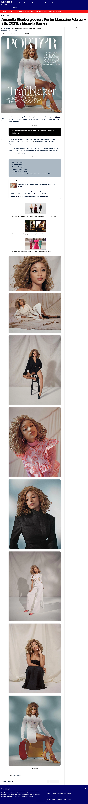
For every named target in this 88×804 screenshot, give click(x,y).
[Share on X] (7, 33)
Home (2, 12)
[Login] (80, 5)
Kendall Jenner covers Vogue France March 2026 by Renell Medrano (29, 196)
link (56, 131)
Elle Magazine (11, 11)
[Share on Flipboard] (10, 33)
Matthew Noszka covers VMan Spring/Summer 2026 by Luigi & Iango (29, 191)
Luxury (45, 11)
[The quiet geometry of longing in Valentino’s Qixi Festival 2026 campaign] (35, 226)
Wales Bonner (30, 141)
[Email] (13, 33)
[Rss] (86, 11)
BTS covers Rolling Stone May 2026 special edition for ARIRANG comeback (31, 193)
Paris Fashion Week (20, 11)
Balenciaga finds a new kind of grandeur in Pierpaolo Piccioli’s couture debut (31, 251)
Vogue (4, 11)
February (57, 117)
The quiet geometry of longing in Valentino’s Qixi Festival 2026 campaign (30, 234)
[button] (83, 5)
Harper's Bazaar (30, 11)
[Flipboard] (84, 11)
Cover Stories (5, 15)
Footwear (60, 11)
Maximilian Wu (6, 28)
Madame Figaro (52, 11)
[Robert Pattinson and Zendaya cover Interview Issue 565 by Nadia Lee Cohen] (13, 185)
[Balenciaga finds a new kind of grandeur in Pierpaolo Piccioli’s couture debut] (35, 244)
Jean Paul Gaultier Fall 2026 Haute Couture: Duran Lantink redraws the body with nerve (34, 216)
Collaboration (39, 11)
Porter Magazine (7, 12)
